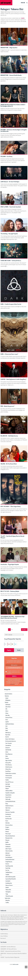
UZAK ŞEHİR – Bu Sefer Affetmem (8, 946)
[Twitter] (15, 644)
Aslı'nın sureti (15, 964)
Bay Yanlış (8, 734)
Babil (7, 730)
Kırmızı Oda (8, 816)
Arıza (7, 719)
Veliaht (7, 887)
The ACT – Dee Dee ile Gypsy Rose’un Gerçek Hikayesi (12, 536)
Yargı (7, 894)
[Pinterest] (9, 644)
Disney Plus (8, 762)
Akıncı (7, 711)
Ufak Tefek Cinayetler (10, 876)
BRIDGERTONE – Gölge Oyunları (9, 47)
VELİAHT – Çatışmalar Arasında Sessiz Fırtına (11, 951)
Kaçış (7, 803)
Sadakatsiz (8, 846)
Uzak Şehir (8, 881)
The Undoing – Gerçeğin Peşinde (9, 233)
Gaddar (7, 780)
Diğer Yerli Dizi (9, 760)
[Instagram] (12, 644)
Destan (7, 758)
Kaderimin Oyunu (9, 805)
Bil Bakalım (8, 700)
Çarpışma (8, 747)
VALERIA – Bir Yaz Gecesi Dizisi (9, 464)
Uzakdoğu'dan (9, 883)
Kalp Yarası (8, 807)
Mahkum (7, 829)
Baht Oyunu (8, 732)
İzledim (6, 702)
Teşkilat (7, 874)
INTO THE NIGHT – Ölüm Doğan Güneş (11, 506)
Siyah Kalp (8, 868)
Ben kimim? (3, 938)
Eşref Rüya (8, 771)
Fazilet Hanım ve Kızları (11, 773)
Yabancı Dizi (8, 889)
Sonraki (24, 629)
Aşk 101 (7, 721)
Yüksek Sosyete (9, 896)
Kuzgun (7, 827)
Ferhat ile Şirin (9, 775)
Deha (7, 756)
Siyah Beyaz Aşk (9, 866)
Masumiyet (8, 833)
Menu (22, 2)
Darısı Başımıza (9, 754)
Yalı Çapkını (8, 891)
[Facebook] (5, 644)
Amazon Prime (9, 717)
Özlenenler (8, 844)
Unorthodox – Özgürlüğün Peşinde (10, 564)
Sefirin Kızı (8, 855)
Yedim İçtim (7, 898)
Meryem (7, 840)
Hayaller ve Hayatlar (10, 792)
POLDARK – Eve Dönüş (6, 156)
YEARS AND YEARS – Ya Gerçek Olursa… (11, 260)
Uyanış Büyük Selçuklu (11, 879)
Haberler (7, 696)
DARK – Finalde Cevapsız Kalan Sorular (11, 304)
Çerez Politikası (4, 936)
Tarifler (7, 902)
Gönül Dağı (8, 786)
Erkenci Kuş (8, 769)
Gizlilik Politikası (4, 933)
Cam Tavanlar (9, 743)
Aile (6, 709)
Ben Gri (7, 736)
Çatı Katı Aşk (8, 749)
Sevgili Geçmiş (9, 861)
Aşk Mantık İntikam (10, 724)
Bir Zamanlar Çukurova (11, 741)
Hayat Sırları (8, 797)
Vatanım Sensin (9, 885)
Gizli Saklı (8, 784)
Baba (7, 728)
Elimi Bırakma (9, 764)
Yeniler (19, 650)
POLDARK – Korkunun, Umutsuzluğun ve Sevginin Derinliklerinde (14, 130)
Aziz (6, 726)
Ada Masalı (8, 704)
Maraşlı (7, 831)
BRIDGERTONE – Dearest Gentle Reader (11, 75)
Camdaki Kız (8, 745)
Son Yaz (7, 870)
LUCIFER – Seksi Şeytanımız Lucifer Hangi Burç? (13, 379)
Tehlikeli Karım (9, 872)
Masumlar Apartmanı (10, 835)
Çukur (7, 752)
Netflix (7, 842)
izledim (22, 18)
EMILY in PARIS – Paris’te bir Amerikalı (11, 207)
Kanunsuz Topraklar (10, 812)
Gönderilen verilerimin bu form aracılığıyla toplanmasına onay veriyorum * (13, 672)
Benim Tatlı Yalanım (10, 739)
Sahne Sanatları (9, 851)
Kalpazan (8, 810)
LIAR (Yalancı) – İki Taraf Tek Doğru (10, 181)
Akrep (7, 713)
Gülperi (7, 788)
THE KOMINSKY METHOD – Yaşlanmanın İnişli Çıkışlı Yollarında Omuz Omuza (12, 617)
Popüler (9, 650)
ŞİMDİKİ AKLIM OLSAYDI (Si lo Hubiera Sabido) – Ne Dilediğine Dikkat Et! (13, 105)
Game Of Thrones (9, 782)
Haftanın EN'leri (9, 790)
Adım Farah (8, 706)
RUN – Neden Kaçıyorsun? (7, 406)
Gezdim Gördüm (8, 693)
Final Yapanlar (9, 777)
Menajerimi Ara (9, 838)
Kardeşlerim (8, 814)
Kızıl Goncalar (9, 818)
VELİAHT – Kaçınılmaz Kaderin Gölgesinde (10, 957)
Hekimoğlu (8, 799)
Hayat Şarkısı (8, 795)
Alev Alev (8, 715)
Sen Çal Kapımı (9, 857)
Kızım (7, 820)
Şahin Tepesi (8, 848)
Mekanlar (8, 900)
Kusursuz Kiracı (9, 825)
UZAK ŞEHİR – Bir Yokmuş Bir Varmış (8, 949)
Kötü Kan (8, 823)
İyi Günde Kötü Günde (10, 801)
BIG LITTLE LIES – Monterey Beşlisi (10, 591)
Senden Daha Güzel (10, 859)
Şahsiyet (8, 853)
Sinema (7, 863)
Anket (7, 698)
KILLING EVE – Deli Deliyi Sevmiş (9, 436)
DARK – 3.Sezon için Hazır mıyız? (9, 354)
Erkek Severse (9, 767)
